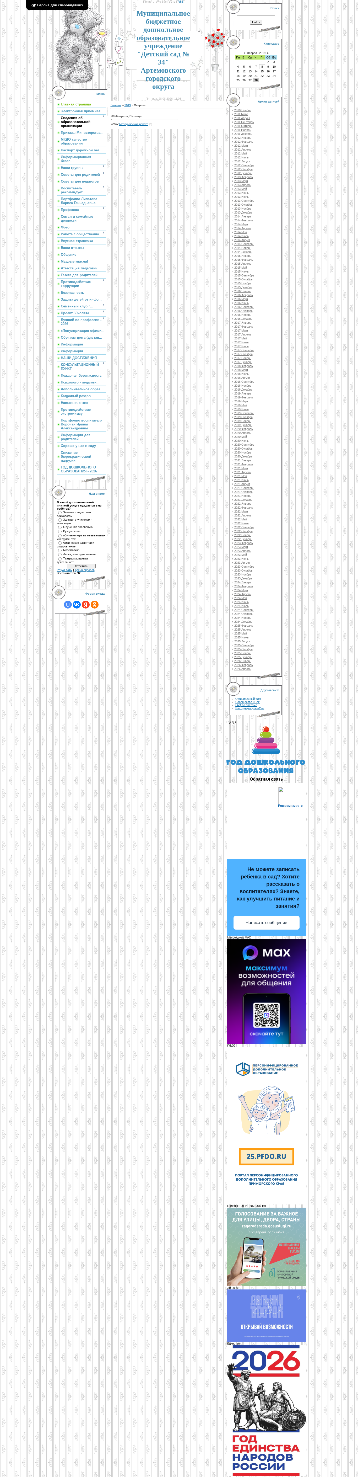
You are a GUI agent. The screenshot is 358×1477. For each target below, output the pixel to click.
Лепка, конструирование (79, 554)
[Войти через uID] (68, 605)
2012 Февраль (243, 141)
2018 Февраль (243, 365)
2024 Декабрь (243, 621)
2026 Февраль (243, 664)
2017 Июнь (241, 342)
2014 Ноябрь (242, 247)
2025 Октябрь (243, 649)
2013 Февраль (243, 177)
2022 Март (241, 511)
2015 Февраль (243, 259)
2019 (127, 105)
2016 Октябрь (243, 310)
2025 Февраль (243, 625)
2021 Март (241, 468)
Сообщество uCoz (247, 701)
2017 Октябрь (243, 354)
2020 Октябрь (243, 448)
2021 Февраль (243, 464)
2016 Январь (242, 291)
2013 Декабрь (243, 212)
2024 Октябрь (243, 613)
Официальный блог (248, 698)
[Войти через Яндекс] (86, 605)
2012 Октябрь (243, 169)
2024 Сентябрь (244, 609)
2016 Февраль (243, 295)
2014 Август (242, 240)
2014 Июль (241, 236)
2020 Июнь (241, 440)
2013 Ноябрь (242, 208)
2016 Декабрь (243, 318)
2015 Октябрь (243, 279)
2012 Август (242, 161)
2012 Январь (242, 137)
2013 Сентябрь (244, 200)
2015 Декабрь (243, 287)
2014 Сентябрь (244, 244)
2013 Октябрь (243, 204)
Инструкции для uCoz (249, 708)
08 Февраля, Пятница (126, 116)
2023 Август (242, 562)
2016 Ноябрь (242, 314)
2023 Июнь (241, 558)
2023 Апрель (242, 550)
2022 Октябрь (243, 531)
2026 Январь (242, 661)
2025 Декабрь (243, 657)
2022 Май (240, 519)
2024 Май (240, 598)
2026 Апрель (242, 668)
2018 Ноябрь (242, 385)
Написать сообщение (266, 922)
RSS (180, 1)
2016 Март (241, 299)
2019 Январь (242, 393)
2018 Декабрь (243, 389)
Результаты (64, 570)
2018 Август (242, 377)
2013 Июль (241, 196)
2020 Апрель (242, 432)
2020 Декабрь (243, 456)
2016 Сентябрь (244, 306)
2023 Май (240, 554)
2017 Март (241, 330)
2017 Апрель (242, 334)
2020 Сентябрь (244, 444)
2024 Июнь (241, 602)
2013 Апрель (242, 184)
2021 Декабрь (243, 499)
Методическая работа (133, 124)
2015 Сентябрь (244, 275)
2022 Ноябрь (242, 535)
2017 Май (240, 338)
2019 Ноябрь (242, 421)
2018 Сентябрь (244, 381)
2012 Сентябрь (244, 165)
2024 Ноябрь (242, 617)
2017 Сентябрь (244, 350)
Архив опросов (85, 570)
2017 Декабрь (243, 362)
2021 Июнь (241, 480)
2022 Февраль (243, 507)
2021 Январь (242, 460)
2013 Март (241, 181)
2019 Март (241, 401)
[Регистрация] (119, 53)
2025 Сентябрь (244, 645)
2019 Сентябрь (244, 413)
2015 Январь (242, 255)
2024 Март (241, 590)
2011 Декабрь (243, 133)
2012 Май (240, 153)
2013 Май (240, 188)
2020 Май (240, 436)
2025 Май (240, 633)
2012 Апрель (242, 149)
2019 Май (240, 405)
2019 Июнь (241, 409)
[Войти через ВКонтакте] (77, 605)
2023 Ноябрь (242, 574)
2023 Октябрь (243, 570)
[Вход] (119, 64)
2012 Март (241, 145)
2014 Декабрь (243, 251)
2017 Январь (242, 322)
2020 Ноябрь (242, 452)
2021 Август (242, 484)
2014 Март (241, 224)
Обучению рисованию (78, 527)
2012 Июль (241, 157)
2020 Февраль (243, 428)
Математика (71, 550)
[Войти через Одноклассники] (95, 605)
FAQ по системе (246, 705)
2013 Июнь (241, 192)
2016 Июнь (241, 303)
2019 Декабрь (243, 424)
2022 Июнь (241, 523)
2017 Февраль (243, 326)
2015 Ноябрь (242, 283)
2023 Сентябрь (244, 566)
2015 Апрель (242, 263)
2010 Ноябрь (242, 110)
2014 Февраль (243, 220)
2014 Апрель (242, 228)
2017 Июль (241, 346)
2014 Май (240, 232)
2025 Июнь (241, 637)
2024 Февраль (243, 586)
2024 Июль (241, 605)
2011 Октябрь (243, 125)
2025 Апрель (242, 629)
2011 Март (241, 114)
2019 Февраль (243, 397)
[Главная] (119, 41)
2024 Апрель (242, 594)
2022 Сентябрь (244, 527)
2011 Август (242, 118)
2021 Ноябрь (242, 495)
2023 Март (241, 546)
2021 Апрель (242, 472)
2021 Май (240, 476)
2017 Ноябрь (242, 358)
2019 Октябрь (243, 417)
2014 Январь (242, 216)
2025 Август (242, 641)
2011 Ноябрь (242, 129)
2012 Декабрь (243, 173)
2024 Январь (242, 582)
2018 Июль (241, 373)
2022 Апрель (242, 515)
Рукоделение (71, 531)
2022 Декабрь (243, 539)
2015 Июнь (241, 271)
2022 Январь (242, 503)
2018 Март (241, 369)
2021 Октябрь (243, 491)
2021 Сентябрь (244, 487)
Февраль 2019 (256, 53)
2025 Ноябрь (242, 653)
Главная (116, 105)
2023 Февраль (243, 543)
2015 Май (240, 267)
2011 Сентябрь (244, 122)
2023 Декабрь (243, 578)
